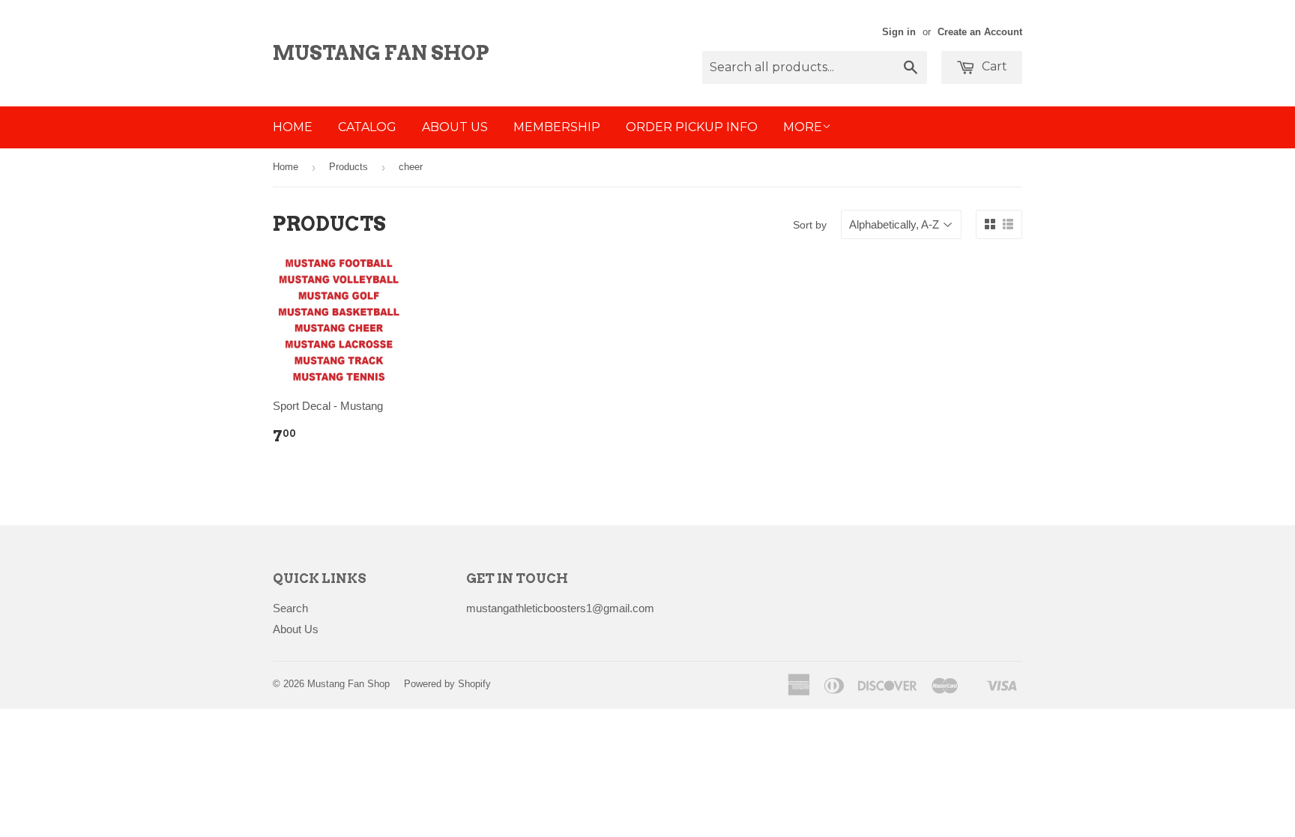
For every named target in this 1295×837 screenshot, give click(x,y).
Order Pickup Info (692, 127)
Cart (993, 66)
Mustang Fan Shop (381, 52)
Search (290, 608)
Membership (556, 127)
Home (293, 127)
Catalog (367, 127)
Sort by (810, 225)
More (802, 127)
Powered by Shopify (447, 683)
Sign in (899, 31)
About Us (455, 127)
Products (348, 166)
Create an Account (980, 31)
